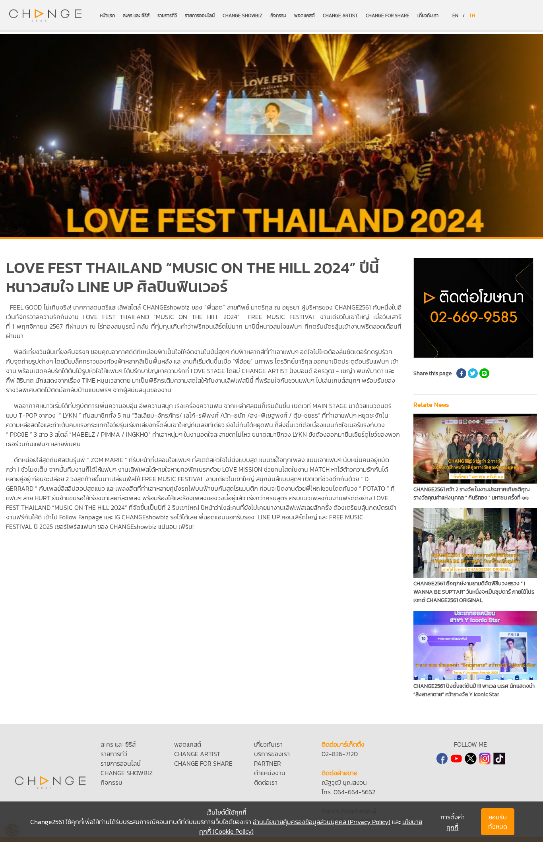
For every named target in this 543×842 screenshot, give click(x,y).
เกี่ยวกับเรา (427, 15)
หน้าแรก (107, 15)
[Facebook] (442, 758)
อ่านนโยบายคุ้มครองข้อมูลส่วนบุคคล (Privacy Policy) (321, 822)
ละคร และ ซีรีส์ (136, 15)
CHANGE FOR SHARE (387, 15)
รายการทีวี (167, 15)
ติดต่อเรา (265, 782)
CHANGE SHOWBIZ (242, 15)
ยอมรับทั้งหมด (497, 821)
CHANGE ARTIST (340, 15)
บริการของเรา (272, 754)
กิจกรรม (278, 15)
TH (472, 15)
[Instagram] (485, 758)
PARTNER (267, 763)
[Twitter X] (470, 758)
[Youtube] (456, 758)
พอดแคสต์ (304, 15)
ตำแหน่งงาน (269, 773)
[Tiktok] (499, 758)
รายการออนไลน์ (200, 15)
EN (455, 15)
